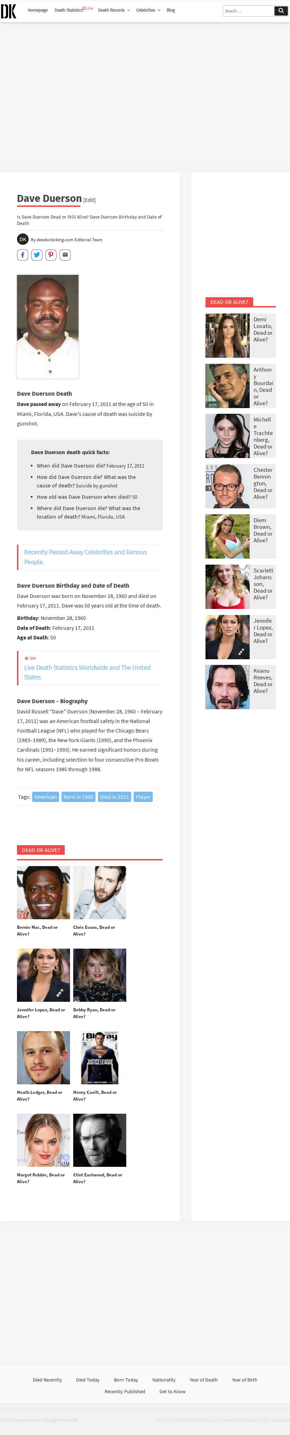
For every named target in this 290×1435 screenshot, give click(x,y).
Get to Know (173, 1391)
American (45, 796)
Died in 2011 (114, 796)
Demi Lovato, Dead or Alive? (263, 329)
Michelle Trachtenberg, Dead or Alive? (263, 436)
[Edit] (89, 199)
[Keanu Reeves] (227, 688)
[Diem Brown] (227, 537)
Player (143, 796)
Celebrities (145, 10)
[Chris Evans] (99, 893)
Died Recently (47, 1380)
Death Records (111, 10)
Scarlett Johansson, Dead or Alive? (263, 583)
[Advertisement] (145, 94)
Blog (171, 10)
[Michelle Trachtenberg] (227, 436)
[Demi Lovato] (227, 336)
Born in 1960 (78, 796)
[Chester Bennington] (227, 487)
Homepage (37, 10)
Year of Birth (244, 1380)
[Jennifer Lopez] (43, 975)
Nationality (164, 1380)
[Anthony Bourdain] (227, 386)
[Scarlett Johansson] (227, 587)
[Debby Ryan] (99, 975)
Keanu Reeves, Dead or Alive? (263, 681)
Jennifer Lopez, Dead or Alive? (263, 631)
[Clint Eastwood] (99, 1141)
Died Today (88, 1380)
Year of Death (204, 1380)
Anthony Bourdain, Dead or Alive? (263, 386)
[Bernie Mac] (43, 893)
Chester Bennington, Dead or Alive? (263, 483)
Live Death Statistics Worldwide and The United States (87, 668)
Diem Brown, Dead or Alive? (263, 530)
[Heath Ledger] (43, 1058)
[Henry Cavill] (99, 1058)
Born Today (126, 1380)
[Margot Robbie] (43, 1141)
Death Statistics (68, 10)
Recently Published (125, 1391)
